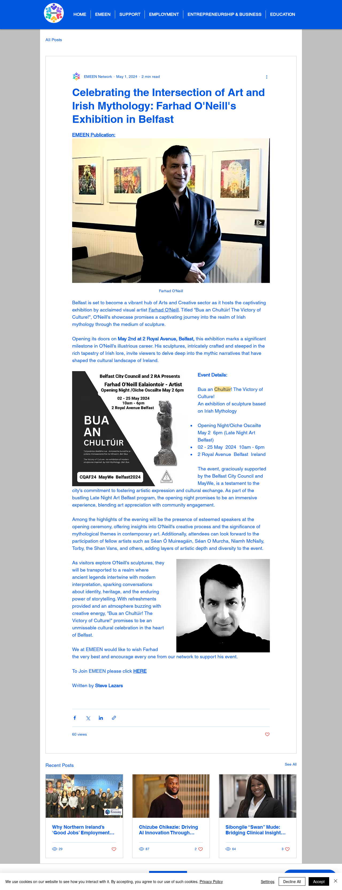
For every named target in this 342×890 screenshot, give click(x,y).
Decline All (292, 881)
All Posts (53, 39)
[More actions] (266, 76)
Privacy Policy (211, 881)
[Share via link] (113, 717)
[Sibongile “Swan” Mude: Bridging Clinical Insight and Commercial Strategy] (257, 796)
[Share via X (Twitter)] (87, 717)
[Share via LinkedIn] (100, 717)
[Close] (335, 881)
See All (291, 764)
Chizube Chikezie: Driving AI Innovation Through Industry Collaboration (168, 829)
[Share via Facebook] (74, 717)
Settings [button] (267, 881)
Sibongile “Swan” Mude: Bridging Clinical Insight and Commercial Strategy (254, 829)
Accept (319, 881)
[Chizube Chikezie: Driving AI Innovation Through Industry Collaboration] (171, 796)
